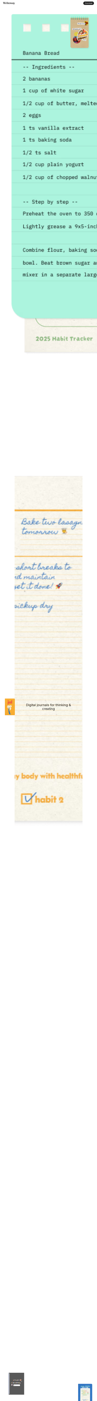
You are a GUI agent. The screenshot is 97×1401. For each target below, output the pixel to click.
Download (88, 3)
